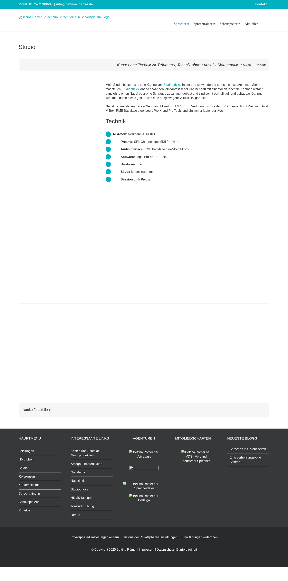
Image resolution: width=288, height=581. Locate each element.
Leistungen (26, 451)
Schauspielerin (29, 502)
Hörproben (26, 459)
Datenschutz (165, 549)
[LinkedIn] (256, 409)
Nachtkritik (78, 480)
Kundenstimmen (30, 485)
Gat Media (78, 472)
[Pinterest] (262, 409)
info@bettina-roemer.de (74, 4)
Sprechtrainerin (29, 493)
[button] (263, 24)
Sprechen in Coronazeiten (248, 449)
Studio (23, 468)
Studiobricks (172, 84)
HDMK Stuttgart (81, 497)
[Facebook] (250, 409)
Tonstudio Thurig (82, 506)
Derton (75, 515)
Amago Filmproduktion (86, 464)
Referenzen (27, 476)
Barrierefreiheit (186, 549)
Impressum (146, 549)
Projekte (24, 510)
